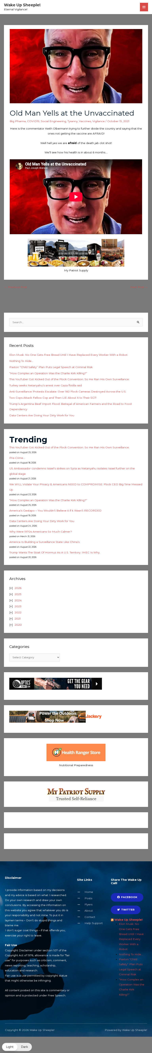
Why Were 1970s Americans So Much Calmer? (40, 531)
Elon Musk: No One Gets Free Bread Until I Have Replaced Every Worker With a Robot (68, 354)
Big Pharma (18, 121)
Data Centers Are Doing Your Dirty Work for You (41, 415)
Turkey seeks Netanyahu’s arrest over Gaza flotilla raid (45, 385)
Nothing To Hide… (21, 361)
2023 (18, 606)
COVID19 (33, 121)
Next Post (139, 287)
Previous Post (15, 287)
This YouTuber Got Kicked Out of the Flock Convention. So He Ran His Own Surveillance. (69, 379)
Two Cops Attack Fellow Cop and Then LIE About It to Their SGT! (52, 397)
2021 (18, 618)
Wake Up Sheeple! (22, 5)
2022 (18, 612)
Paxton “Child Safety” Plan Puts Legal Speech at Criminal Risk (51, 367)
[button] (17, 1047)
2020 (18, 624)
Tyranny (72, 121)
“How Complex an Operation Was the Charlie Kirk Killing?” (48, 373)
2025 (18, 594)
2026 (18, 588)
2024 (18, 600)
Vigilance (98, 121)
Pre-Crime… (17, 457)
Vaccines (85, 121)
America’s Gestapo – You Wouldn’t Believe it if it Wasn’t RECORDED (55, 510)
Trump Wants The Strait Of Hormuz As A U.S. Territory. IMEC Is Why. (54, 552)
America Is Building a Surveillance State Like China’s (44, 541)
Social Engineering (53, 121)
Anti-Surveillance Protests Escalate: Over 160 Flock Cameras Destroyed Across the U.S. (67, 391)
